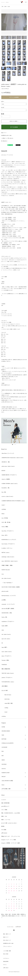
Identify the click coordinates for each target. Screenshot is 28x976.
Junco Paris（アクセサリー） (8, 530)
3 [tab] (15, 444)
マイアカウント (6, 958)
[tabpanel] (14, 430)
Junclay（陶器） (5, 526)
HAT (3, 755)
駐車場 (2, 826)
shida (3, 630)
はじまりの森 (4, 690)
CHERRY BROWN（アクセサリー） (9, 474)
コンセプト (3, 799)
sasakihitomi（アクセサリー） (8, 621)
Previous (2, 21)
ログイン (5, 964)
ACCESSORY (4, 747)
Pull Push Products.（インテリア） (9, 595)
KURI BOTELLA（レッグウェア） (9, 539)
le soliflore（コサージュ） (7, 548)
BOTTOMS (4, 739)
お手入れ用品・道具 (6, 788)
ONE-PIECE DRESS (6, 731)
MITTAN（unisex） (6, 552)
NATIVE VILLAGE (6, 569)
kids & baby (6, 699)
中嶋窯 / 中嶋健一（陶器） (7, 565)
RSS (4, 953)
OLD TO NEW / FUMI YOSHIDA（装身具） (11, 587)
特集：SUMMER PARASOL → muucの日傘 (10, 813)
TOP (2, 6)
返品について (3, 132)
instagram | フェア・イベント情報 (8, 839)
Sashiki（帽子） (5, 625)
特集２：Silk (4, 816)
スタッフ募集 (4, 809)
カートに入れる (14, 127)
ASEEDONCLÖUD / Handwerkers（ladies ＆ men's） (13, 457)
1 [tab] (12, 444)
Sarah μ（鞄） (5, 617)
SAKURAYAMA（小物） (7, 612)
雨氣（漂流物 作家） (6, 668)
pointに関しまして (5, 806)
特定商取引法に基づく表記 (6, 135)
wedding (5, 707)
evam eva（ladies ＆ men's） (8, 496)
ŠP (2, 643)
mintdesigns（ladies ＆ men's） (8, 556)
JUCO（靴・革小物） (6, 522)
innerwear (4, 768)
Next (25, 21)
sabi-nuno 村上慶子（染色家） (8, 608)
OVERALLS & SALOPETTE (7, 743)
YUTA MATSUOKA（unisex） (8, 681)
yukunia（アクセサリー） (7, 677)
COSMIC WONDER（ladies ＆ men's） (10, 483)
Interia (3, 784)
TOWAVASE (4, 664)
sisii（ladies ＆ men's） (6, 634)
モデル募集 (3, 829)
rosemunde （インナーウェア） (8, 604)
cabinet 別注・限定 (7, 703)
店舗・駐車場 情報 (5, 802)
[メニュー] (25, 2)
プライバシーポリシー (7, 946)
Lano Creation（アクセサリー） (8, 543)
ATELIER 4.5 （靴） (6, 461)
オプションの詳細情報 (14, 97)
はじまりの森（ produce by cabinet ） (9, 823)
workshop (4, 716)
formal (4, 712)
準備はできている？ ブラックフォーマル (10, 836)
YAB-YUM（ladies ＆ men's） (8, 673)
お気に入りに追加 (13, 121)
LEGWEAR (4, 764)
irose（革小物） (5, 518)
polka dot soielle (5, 591)
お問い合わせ (4, 832)
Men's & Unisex (6, 694)
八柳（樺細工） (5, 686)
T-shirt (9, 6)
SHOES (3, 759)
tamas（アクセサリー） (7, 656)
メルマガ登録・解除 (7, 950)
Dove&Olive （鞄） (6, 487)
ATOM (7, 953)
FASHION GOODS (5, 772)
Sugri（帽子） (5, 647)
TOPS (5, 6)
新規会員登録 (5, 961)
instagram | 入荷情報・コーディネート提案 (10, 843)
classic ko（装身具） (6, 479)
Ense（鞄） (4, 492)
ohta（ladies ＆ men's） (7, 578)
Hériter (3, 513)
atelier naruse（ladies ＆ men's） (8, 466)
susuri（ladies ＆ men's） (7, 651)
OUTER (3, 726)
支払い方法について (7, 940)
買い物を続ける (4, 140)
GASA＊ (3, 505)
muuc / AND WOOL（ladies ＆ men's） (10, 561)
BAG (3, 751)
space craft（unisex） (6, 638)
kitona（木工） (5, 535)
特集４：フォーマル (5, 819)
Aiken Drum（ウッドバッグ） (8, 453)
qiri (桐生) (4, 599)
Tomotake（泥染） (6, 660)
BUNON (3, 470)
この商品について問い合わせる (7, 138)
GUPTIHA (4, 509)
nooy (3, 574)
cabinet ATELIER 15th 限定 (7, 780)
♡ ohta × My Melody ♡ (7, 582)
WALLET (3, 776)
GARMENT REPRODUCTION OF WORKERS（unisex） (13, 500)
